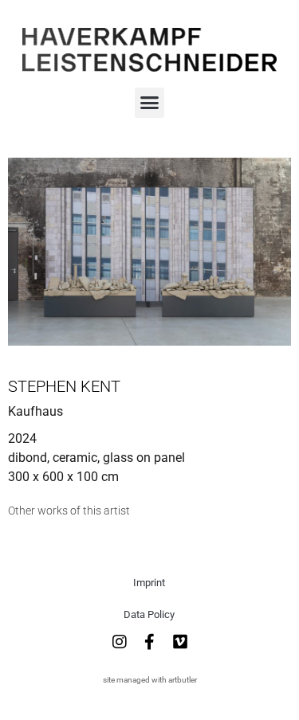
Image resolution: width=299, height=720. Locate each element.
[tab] (69, 511)
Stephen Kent (64, 386)
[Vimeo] (180, 642)
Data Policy (149, 614)
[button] (150, 103)
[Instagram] (119, 642)
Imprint (149, 583)
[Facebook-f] (150, 642)
